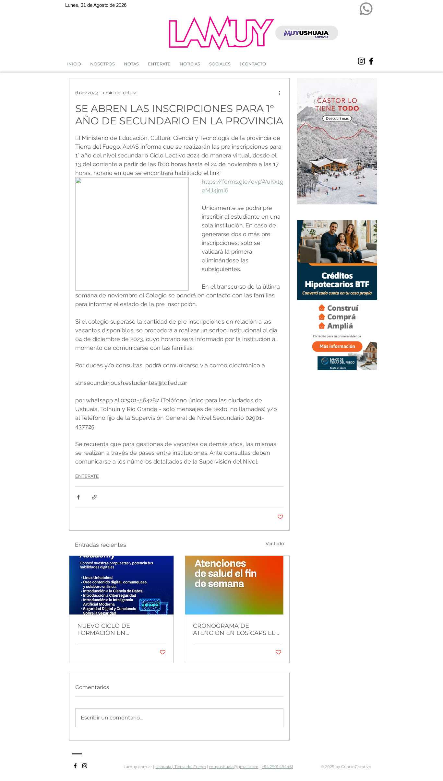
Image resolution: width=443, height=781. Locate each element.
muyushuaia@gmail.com (233, 766)
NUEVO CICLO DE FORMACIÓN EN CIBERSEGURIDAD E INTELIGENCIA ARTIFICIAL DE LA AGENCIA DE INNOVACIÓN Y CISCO (120, 629)
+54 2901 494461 (277, 766)
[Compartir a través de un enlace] (94, 497)
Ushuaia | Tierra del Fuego (180, 766)
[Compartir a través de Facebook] (78, 497)
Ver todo (275, 543)
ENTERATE (87, 476)
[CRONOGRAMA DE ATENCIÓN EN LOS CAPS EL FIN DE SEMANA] (237, 585)
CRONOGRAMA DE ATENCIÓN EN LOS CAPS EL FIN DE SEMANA (234, 629)
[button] (190, 64)
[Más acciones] (279, 93)
